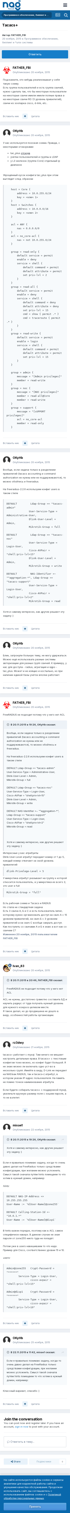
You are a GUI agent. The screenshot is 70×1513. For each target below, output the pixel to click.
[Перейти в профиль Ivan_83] (6, 968)
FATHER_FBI (18, 35)
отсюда (25, 153)
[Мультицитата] (25, 116)
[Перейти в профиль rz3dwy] (6, 1045)
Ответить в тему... (22, 1441)
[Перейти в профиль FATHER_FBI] (6, 70)
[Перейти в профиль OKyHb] (6, 133)
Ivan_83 (18, 966)
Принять (35, 1506)
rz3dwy (18, 1042)
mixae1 (18, 1125)
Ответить (35, 54)
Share (17, 1461)
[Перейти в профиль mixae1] (6, 1127)
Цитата (35, 116)
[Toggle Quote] (8, 724)
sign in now (21, 1426)
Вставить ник (11, 116)
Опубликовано (31, 72)
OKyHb (18, 131)
